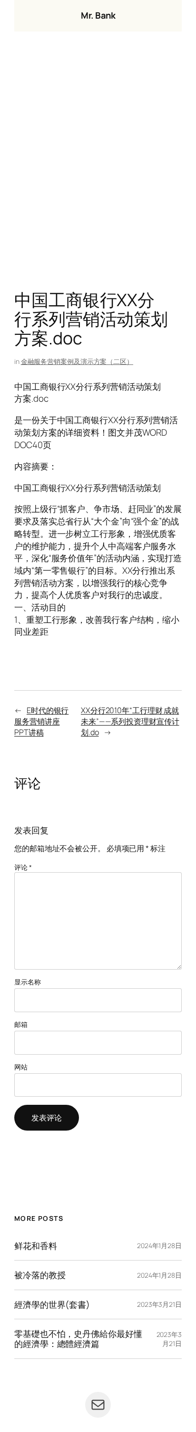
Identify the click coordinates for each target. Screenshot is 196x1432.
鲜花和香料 (35, 1246)
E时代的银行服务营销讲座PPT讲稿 (41, 721)
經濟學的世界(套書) (52, 1305)
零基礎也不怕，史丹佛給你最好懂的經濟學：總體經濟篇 (78, 1338)
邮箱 (21, 1024)
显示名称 (27, 981)
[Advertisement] (98, 163)
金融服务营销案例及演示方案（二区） (77, 361)
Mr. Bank (98, 15)
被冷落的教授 (39, 1275)
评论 (23, 867)
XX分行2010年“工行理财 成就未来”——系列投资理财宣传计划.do (130, 721)
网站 (21, 1066)
